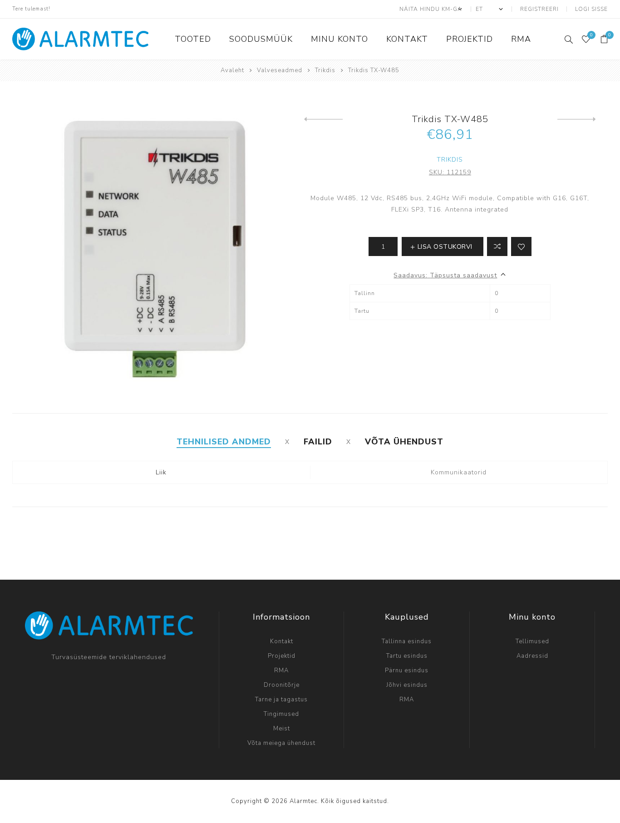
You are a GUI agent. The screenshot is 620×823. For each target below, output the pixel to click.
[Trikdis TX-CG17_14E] (323, 119)
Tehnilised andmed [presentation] (224, 441)
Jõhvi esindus (407, 685)
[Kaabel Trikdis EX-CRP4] (576, 119)
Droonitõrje (282, 685)
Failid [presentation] (318, 441)
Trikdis (450, 159)
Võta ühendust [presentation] (404, 441)
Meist (281, 728)
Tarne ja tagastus (281, 699)
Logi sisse (591, 9)
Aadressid (532, 656)
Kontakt (281, 641)
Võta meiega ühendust (281, 743)
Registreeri (539, 9)
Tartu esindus (407, 656)
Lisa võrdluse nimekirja (497, 246)
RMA (281, 670)
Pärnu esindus (406, 670)
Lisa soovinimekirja (521, 246)
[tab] (223, 441)
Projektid (281, 656)
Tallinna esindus (407, 641)
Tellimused (532, 641)
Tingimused (281, 714)
